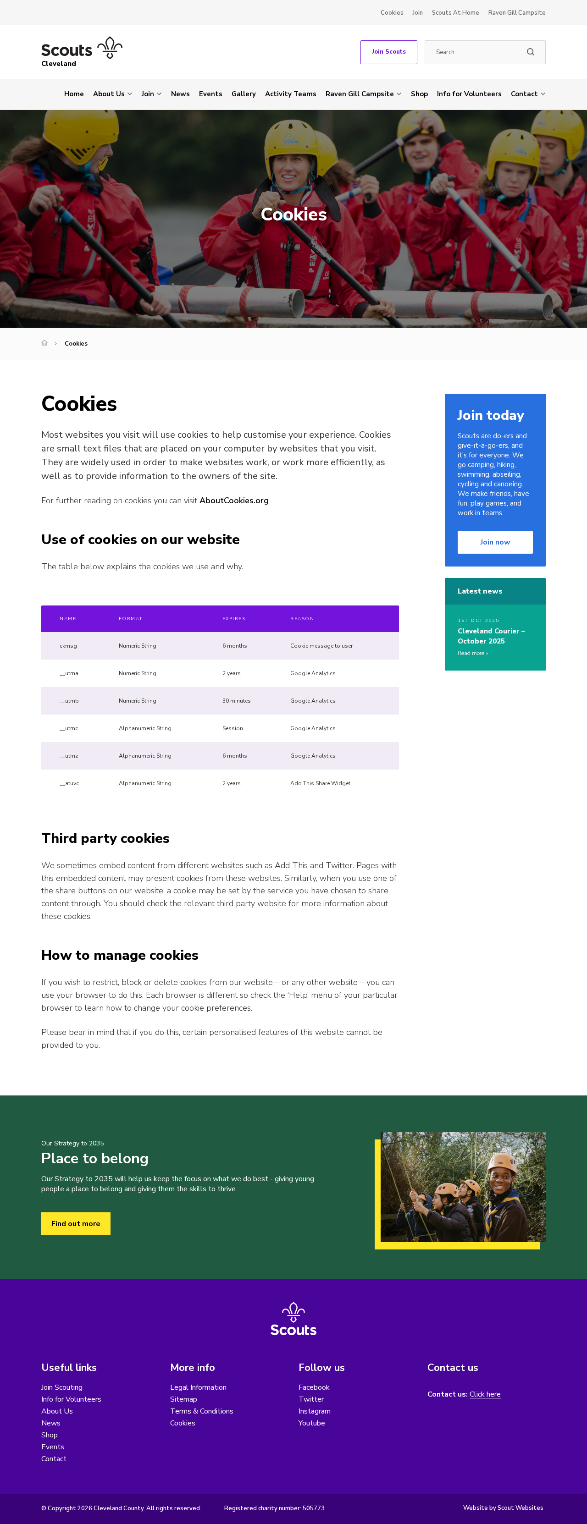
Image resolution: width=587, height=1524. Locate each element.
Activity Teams (290, 94)
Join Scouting (62, 1387)
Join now (495, 542)
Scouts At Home (455, 13)
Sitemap (183, 1399)
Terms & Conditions (201, 1411)
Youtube (312, 1423)
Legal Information (198, 1387)
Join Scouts (389, 52)
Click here (485, 1394)
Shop (419, 94)
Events (210, 94)
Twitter (311, 1399)
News (180, 94)
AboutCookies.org (234, 500)
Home (74, 94)
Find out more (75, 1224)
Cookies (392, 13)
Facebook (314, 1387)
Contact (524, 94)
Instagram (315, 1411)
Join (418, 13)
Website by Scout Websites (503, 1508)
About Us (109, 94)
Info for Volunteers (469, 94)
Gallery (244, 94)
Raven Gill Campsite (517, 13)
